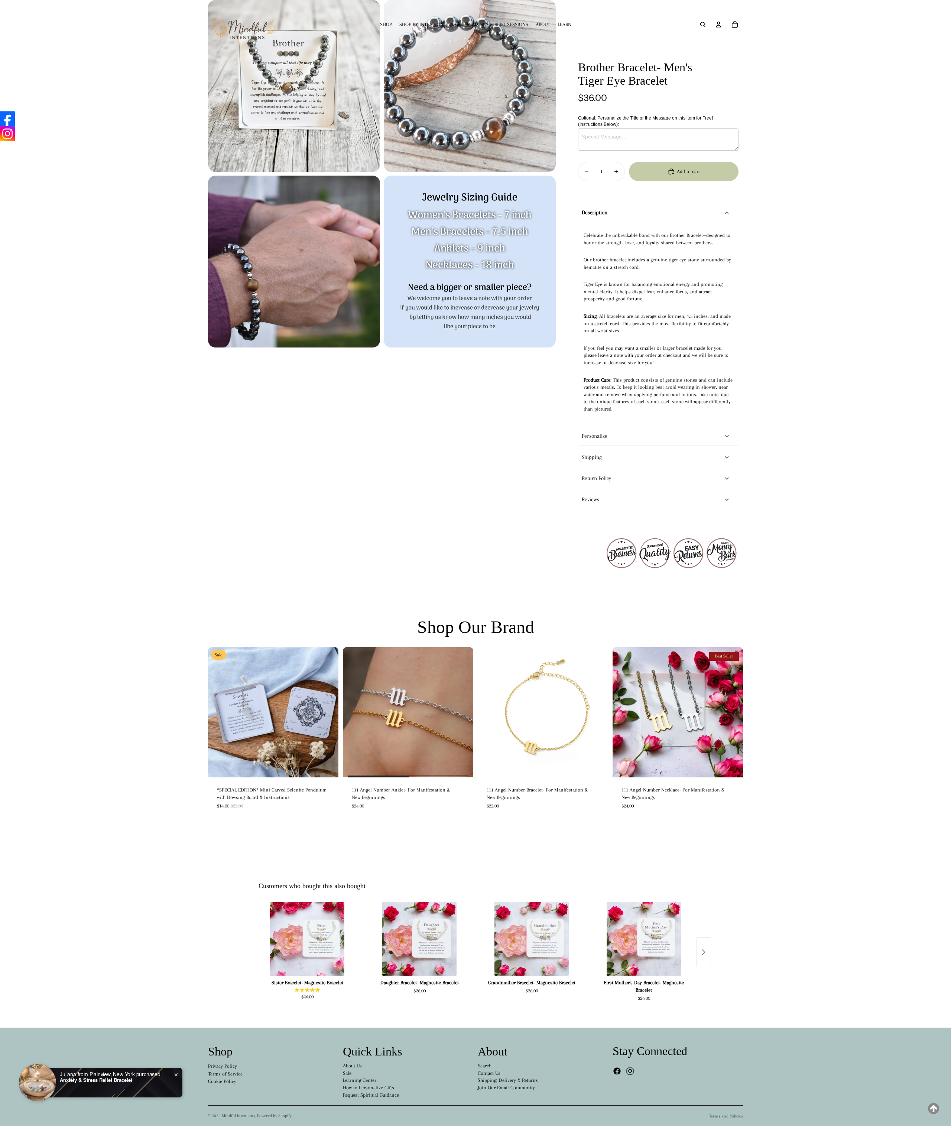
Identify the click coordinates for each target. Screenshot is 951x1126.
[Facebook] (617, 1071)
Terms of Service (225, 1074)
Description (594, 212)
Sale (347, 1073)
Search (484, 1065)
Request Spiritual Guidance (371, 1095)
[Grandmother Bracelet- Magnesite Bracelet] (531, 939)
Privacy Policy (222, 1066)
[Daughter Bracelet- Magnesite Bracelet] (419, 939)
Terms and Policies (726, 1116)
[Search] (703, 24)
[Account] (718, 24)
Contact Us (489, 1073)
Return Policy (596, 478)
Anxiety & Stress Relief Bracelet (96, 1080)
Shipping (592, 457)
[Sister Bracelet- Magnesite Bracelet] (307, 939)
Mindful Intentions (238, 1115)
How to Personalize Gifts (368, 1087)
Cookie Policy (222, 1081)
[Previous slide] (219, 712)
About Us (352, 1065)
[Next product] (703, 952)
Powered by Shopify (274, 1115)
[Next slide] (327, 712)
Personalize (594, 436)
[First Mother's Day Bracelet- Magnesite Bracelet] (643, 939)
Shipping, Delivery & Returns (508, 1080)
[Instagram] (630, 1071)
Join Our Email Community (506, 1087)
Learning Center (359, 1080)
